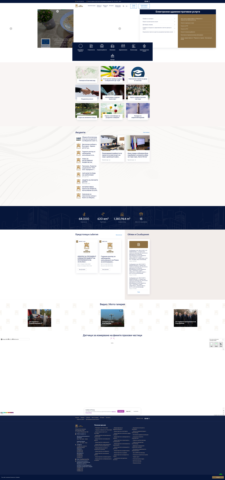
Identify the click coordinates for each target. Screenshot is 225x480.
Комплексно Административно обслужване (192, 35)
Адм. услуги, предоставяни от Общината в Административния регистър (191, 19)
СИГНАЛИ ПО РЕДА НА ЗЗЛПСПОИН (89, 174)
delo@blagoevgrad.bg (84, 459)
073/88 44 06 (80, 468)
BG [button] (126, 6)
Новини (82, 417)
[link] (87, 73)
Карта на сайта (80, 419)
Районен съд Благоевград (139, 440)
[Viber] (149, 1)
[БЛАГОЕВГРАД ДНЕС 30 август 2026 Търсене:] (65, 28)
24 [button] (195, 310)
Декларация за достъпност (92, 419)
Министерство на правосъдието (103, 456)
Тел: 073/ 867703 (80, 1)
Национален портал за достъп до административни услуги (158, 32)
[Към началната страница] (79, 426)
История (102, 417)
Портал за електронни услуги (150, 21)
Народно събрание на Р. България (103, 429)
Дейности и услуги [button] (99, 6)
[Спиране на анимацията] (57, 11)
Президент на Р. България (101, 427)
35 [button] (48, 310)
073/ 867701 (79, 454)
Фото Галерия (95, 417)
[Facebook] (145, 1)
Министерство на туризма (120, 452)
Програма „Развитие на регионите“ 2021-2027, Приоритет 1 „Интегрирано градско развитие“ (90, 169)
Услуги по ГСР (184, 26)
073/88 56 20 (80, 470)
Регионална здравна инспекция (140, 434)
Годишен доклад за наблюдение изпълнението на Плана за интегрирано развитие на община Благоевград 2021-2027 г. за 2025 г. (110, 259)
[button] (123, 6)
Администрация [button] (91, 5)
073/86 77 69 (80, 469)
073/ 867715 (79, 457)
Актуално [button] (111, 5)
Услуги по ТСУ (184, 29)
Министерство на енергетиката (121, 450)
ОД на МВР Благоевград (139, 452)
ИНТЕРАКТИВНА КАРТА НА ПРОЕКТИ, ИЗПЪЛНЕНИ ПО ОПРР (90, 188)
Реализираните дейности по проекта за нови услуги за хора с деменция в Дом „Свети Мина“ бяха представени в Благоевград (112, 156)
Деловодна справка (148, 24)
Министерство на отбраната (102, 451)
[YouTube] (147, 1)
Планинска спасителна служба (140, 454)
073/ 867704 (80, 456)
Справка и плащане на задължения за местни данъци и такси (157, 28)
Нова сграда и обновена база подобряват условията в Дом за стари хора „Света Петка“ (138, 155)
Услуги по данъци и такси (187, 23)
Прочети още (106, 159)
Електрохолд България (138, 458)
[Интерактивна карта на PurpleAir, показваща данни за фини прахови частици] (112, 375)
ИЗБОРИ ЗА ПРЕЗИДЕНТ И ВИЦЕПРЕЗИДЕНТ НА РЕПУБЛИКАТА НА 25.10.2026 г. (87, 259)
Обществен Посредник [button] (118, 6)
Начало (77, 417)
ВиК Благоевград (137, 461)
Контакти (108, 417)
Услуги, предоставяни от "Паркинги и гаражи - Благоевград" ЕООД (196, 38)
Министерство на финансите (102, 442)
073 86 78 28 (80, 451)
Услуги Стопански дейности (188, 32)
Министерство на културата (121, 431)
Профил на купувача (148, 18)
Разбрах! (218, 477)
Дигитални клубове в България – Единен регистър (89, 146)
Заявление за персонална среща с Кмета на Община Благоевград (89, 196)
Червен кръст (136, 456)
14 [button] (121, 310)
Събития (88, 417)
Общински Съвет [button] (105, 6)
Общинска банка (137, 463)
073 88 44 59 (80, 450)
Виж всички (119, 235)
